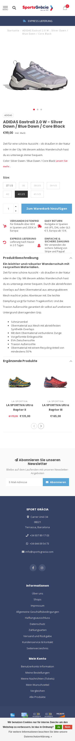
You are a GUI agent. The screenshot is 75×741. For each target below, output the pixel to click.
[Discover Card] (61, 715)
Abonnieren (57, 482)
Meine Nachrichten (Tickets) (37, 678)
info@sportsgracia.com (39, 552)
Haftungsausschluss (37, 618)
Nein (67, 727)
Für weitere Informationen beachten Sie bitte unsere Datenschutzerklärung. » (38, 734)
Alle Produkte (37, 697)
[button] (34, 109)
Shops (37, 599)
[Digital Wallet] (37, 715)
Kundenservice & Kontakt (37, 642)
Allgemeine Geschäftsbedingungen (37, 612)
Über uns (37, 593)
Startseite (13, 30)
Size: (6, 177)
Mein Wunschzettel (37, 685)
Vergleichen (37, 691)
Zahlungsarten (38, 630)
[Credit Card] (25, 715)
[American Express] (13, 715)
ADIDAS (8, 115)
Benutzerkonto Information (37, 666)
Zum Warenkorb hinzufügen (46, 208)
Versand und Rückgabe (37, 636)
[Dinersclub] (49, 715)
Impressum (37, 605)
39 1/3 (53, 185)
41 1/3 (37, 194)
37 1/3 (9, 185)
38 (23, 185)
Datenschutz (37, 624)
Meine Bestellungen (37, 672)
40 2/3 (21, 194)
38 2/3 (37, 185)
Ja (58, 727)
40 (7, 194)
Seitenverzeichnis (37, 648)
